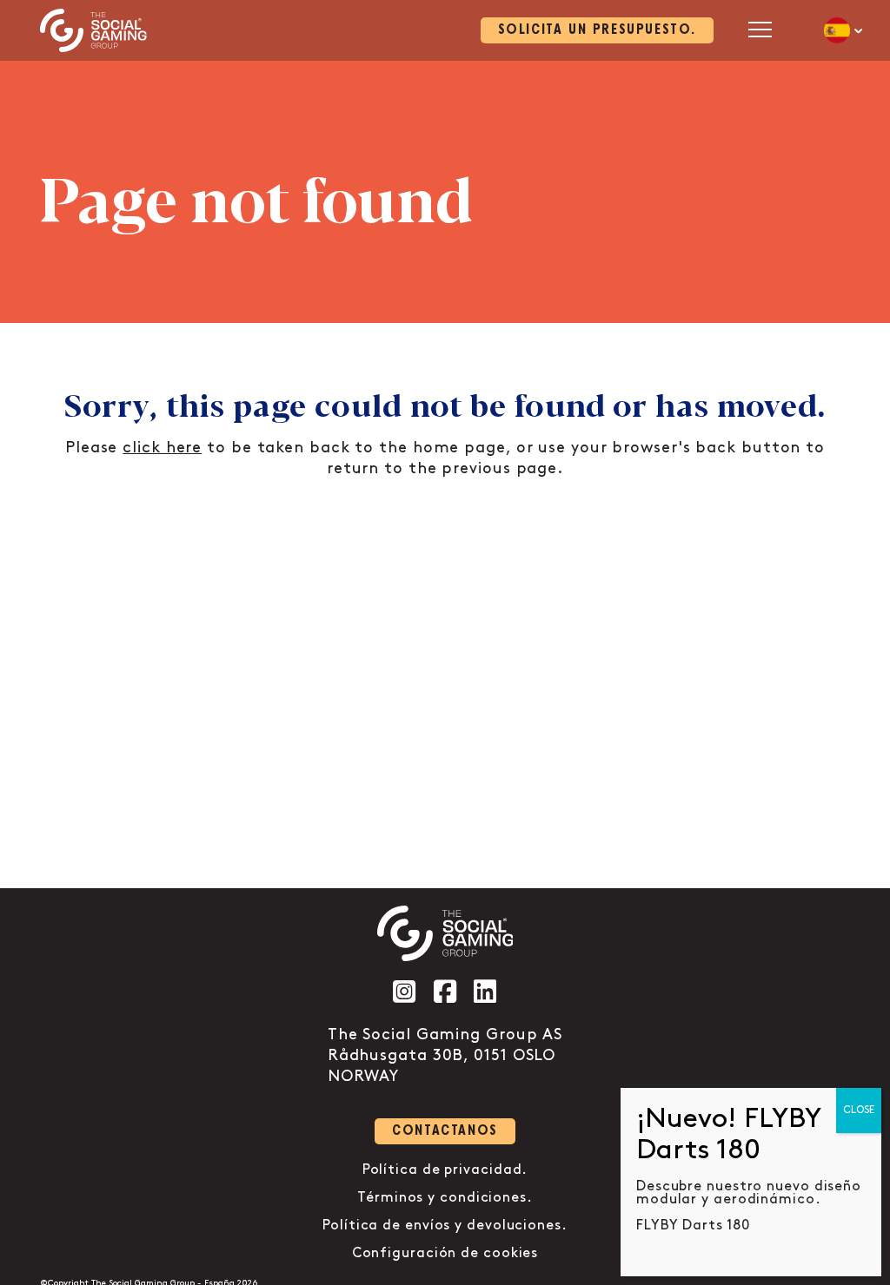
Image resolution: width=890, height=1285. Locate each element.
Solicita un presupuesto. (597, 29)
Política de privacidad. (445, 1169)
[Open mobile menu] (760, 29)
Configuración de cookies (445, 1253)
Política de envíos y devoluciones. (445, 1225)
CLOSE (858, 1110)
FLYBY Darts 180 (693, 1225)
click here (162, 448)
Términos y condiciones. (445, 1197)
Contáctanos (445, 1130)
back (715, 448)
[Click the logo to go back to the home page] (93, 30)
